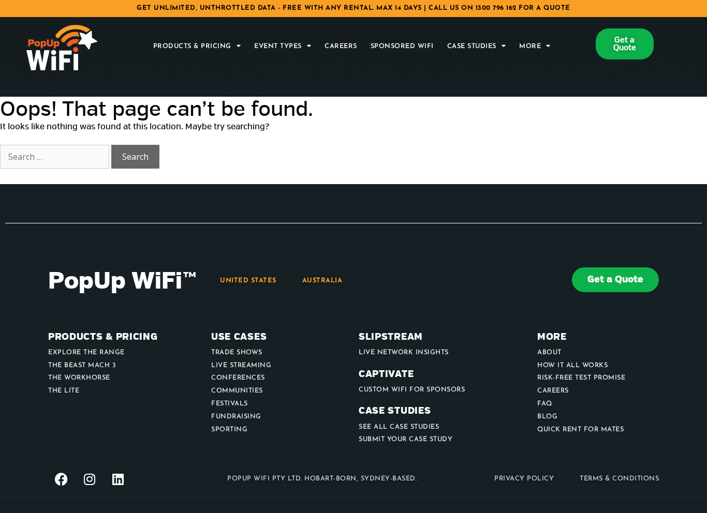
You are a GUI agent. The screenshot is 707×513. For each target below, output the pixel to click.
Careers (341, 46)
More (530, 46)
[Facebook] (61, 479)
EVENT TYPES (278, 46)
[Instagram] (89, 479)
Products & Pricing (192, 46)
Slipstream (391, 337)
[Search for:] (55, 157)
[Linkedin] (118, 479)
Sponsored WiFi (402, 46)
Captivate (386, 374)
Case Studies (471, 46)
